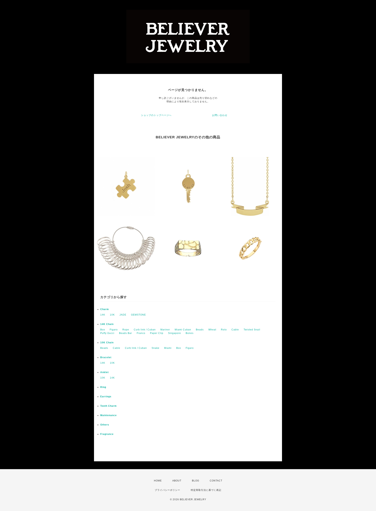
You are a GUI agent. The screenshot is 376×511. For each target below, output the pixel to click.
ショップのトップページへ (156, 115)
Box (102, 329)
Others (104, 424)
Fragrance (107, 434)
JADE (122, 314)
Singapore (174, 333)
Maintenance (108, 415)
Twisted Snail (252, 329)
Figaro (114, 329)
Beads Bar (125, 333)
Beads (200, 329)
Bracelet (105, 357)
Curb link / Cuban (145, 329)
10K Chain (107, 342)
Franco (141, 333)
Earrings (105, 396)
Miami (168, 348)
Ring (103, 387)
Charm (104, 309)
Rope (125, 329)
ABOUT (176, 480)
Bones (189, 333)
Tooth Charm (108, 406)
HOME (158, 480)
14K (102, 314)
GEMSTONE (138, 314)
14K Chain (107, 324)
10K (112, 314)
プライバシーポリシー (167, 490)
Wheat (212, 329)
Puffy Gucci (107, 333)
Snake (155, 348)
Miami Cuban (183, 329)
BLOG (195, 480)
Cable (235, 329)
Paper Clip (156, 333)
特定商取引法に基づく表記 (206, 490)
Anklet (104, 372)
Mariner (165, 329)
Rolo (224, 329)
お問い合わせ (219, 115)
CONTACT (216, 480)
